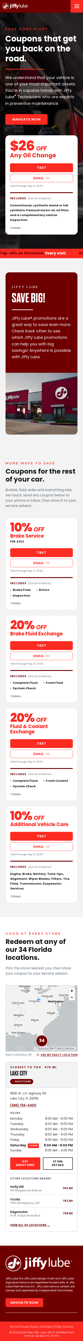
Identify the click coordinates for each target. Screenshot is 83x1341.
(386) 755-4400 (23, 1105)
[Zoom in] (72, 991)
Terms (15, 228)
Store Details (58, 1164)
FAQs (57, 1326)
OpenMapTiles (46, 1048)
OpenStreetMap (66, 1048)
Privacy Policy (29, 1326)
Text (41, 168)
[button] (42, 1041)
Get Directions (25, 1164)
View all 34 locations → (30, 1225)
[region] (41, 1018)
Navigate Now (26, 119)
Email (38, 178)
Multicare (46, 1326)
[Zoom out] (72, 997)
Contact (68, 1326)
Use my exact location (59, 1055)
